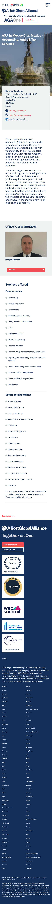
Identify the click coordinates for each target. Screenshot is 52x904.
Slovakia (28, 827)
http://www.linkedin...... (19, 119)
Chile (27, 717)
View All (12, 270)
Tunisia (4, 849)
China (3, 720)
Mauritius (28, 789)
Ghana (28, 743)
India (27, 755)
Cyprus (4, 728)
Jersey (27, 766)
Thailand (28, 846)
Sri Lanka (4, 838)
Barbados (4, 701)
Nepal (3, 796)
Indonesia (4, 758)
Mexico (4, 793)
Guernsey (4, 751)
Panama (28, 804)
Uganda (4, 853)
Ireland (28, 758)
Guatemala (29, 747)
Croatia (28, 724)
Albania (4, 686)
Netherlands (29, 796)
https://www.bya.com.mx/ (20, 115)
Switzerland (5, 842)
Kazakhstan (29, 770)
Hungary (4, 755)
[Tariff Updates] (14, 5)
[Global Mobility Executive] (13, 643)
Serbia (28, 823)
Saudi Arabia (5, 823)
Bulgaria (4, 713)
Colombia (28, 720)
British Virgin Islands (32, 709)
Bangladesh (29, 698)
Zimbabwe (29, 868)
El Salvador (29, 736)
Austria (28, 694)
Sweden (28, 838)
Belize (3, 705)
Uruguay (4, 861)
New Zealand (5, 800)
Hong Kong (29, 751)
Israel (3, 762)
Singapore (4, 827)
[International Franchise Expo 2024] (13, 626)
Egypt (3, 736)
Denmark (4, 732)
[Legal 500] (13, 586)
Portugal (4, 815)
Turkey (28, 849)
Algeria (28, 686)
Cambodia (29, 713)
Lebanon (4, 777)
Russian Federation (31, 819)
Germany (4, 743)
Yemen (3, 868)
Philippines (5, 811)
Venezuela (4, 865)
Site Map (4, 658)
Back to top (6, 516)
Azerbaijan (5, 698)
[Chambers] (13, 564)
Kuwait (28, 774)
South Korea (5, 834)
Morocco (28, 793)
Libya (3, 781)
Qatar (27, 815)
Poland (28, 811)
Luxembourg (5, 785)
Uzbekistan (29, 861)
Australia (4, 694)
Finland (4, 739)
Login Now (30, 20)
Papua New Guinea (7, 808)
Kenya (3, 774)
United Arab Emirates (32, 853)
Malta (3, 789)
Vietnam (28, 865)
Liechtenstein (29, 781)
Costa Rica (5, 724)
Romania (4, 819)
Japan (3, 766)
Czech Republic (30, 728)
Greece (4, 747)
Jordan (4, 770)
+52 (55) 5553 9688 (17, 111)
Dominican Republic (31, 732)
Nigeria (28, 800)
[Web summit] (13, 609)
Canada (4, 717)
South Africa (29, 830)
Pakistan (4, 804)
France (28, 739)
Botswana (28, 705)
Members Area (9, 549)
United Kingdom (6, 857)
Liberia (28, 777)
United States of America (33, 857)
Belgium (28, 701)
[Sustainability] (21, 5)
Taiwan (28, 842)
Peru (27, 808)
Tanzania (4, 846)
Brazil (3, 709)
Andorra (4, 690)
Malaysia (28, 785)
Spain (27, 834)
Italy (27, 762)
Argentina (28, 690)
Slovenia (4, 830)
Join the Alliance (10, 544)
